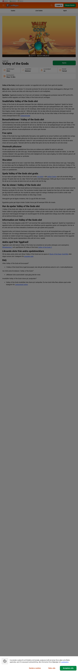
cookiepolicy (65, 662)
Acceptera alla (68, 668)
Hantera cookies (35, 668)
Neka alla (51, 668)
